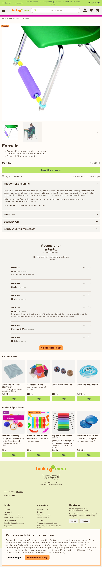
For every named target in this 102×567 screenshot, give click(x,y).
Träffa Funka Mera (44, 515)
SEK (98, 3)
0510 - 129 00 (52, 483)
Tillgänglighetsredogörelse (47, 523)
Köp (13, 398)
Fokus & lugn (14, 18)
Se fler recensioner (51, 348)
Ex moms (8, 3)
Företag (85, 521)
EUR (92, 3)
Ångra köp (8, 526)
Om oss (40, 512)
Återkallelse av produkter (13, 518)
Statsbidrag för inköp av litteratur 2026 (49, 527)
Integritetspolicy (33, 552)
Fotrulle (26, 18)
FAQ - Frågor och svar (12, 515)
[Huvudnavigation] (6, 10)
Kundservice (8, 512)
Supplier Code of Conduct (14, 523)
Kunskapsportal (43, 509)
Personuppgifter (43, 518)
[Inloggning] (85, 10)
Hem (4, 18)
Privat (73, 521)
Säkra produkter (10, 520)
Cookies (40, 520)
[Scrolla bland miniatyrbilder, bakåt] (4, 132)
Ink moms (19, 3)
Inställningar (14, 557)
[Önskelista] (91, 10)
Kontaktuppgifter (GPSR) (19, 229)
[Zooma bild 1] (51, 72)
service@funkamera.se (53, 484)
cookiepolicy (58, 552)
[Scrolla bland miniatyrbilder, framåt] (97, 132)
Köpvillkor (8, 509)
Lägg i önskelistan (13, 176)
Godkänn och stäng (37, 557)
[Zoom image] (12, 132)
